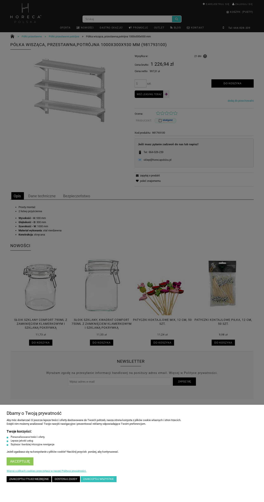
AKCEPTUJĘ (20, 461)
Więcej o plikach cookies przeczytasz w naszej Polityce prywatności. (46, 470)
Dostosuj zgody (66, 479)
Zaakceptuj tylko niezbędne (29, 479)
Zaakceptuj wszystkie (98, 479)
